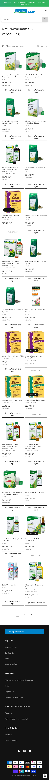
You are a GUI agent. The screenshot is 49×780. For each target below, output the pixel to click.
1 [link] (17, 614)
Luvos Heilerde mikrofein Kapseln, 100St (33, 357)
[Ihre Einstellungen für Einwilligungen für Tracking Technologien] (45, 776)
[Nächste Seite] (31, 614)
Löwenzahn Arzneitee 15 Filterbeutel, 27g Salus (10, 76)
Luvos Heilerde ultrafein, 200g (12, 400)
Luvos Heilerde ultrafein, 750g (35, 400)
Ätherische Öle (11, 664)
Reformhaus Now (21, 775)
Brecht (7, 658)
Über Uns (9, 713)
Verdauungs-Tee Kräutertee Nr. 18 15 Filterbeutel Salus (12, 493)
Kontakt (8, 735)
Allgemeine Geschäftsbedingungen (19, 680)
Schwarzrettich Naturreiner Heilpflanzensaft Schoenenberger (34, 587)
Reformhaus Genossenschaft (16, 719)
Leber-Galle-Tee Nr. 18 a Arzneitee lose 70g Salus (10, 122)
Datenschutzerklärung (14, 697)
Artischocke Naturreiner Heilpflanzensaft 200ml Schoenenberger (10, 446)
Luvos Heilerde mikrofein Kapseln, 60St (10, 216)
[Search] (45, 19)
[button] (3, 11)
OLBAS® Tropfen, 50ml (9, 585)
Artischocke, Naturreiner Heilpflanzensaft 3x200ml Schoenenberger (10, 263)
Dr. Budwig (9, 653)
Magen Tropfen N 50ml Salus (34, 492)
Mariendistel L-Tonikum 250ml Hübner (35, 311)
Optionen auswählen (36, 602)
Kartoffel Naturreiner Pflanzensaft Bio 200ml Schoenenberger (33, 446)
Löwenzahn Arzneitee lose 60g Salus (35, 168)
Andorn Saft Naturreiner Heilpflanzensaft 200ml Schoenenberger (10, 169)
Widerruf (8, 686)
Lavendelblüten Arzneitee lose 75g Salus (12, 311)
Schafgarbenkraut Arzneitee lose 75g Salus (36, 216)
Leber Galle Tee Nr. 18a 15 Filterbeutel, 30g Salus (33, 76)
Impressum (9, 691)
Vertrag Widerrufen (16, 631)
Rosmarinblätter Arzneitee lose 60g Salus (35, 262)
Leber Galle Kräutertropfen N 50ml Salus (12, 540)
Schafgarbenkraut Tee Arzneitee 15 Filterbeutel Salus (36, 122)
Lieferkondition (11, 740)
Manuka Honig (11, 647)
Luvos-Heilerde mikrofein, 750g (13, 356)
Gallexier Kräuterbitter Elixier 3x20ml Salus (35, 540)
